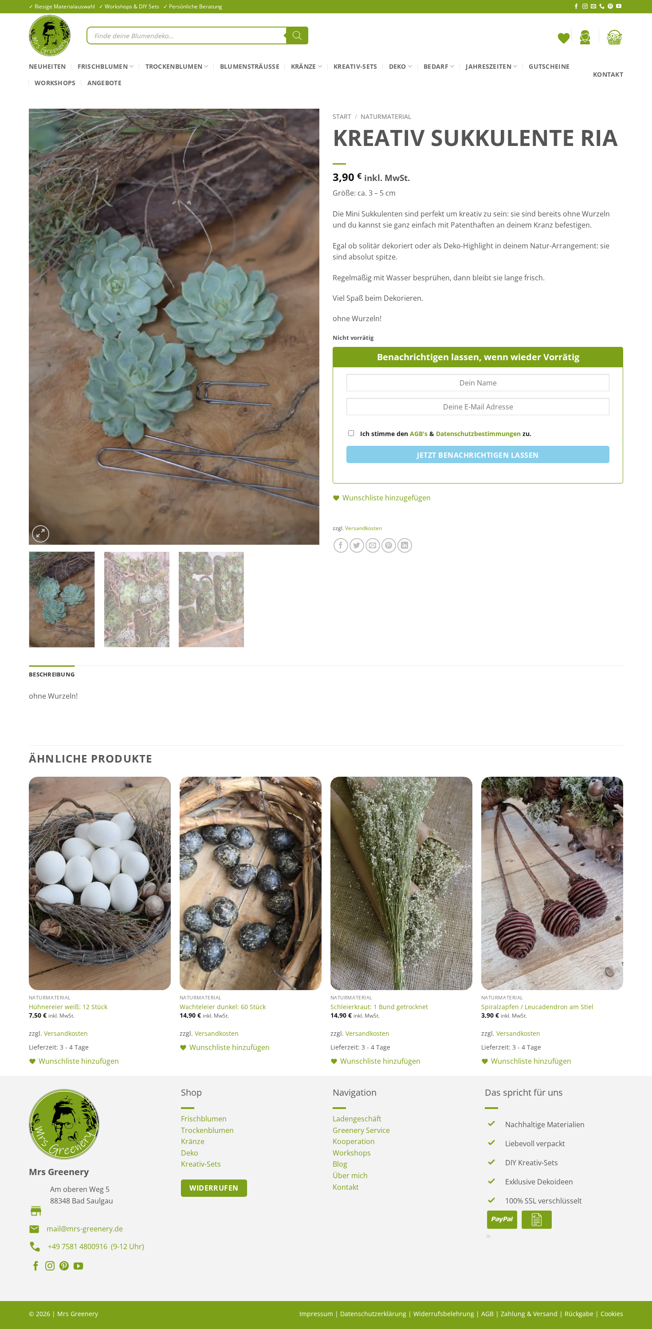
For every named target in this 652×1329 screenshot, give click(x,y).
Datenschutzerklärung (373, 1313)
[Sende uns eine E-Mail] (593, 7)
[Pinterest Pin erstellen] (388, 545)
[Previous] (46, 326)
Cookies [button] (612, 1313)
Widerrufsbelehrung (443, 1313)
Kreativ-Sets (355, 66)
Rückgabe (579, 1313)
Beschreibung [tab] (52, 674)
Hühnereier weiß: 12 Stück (68, 1007)
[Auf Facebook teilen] (341, 545)
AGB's (419, 433)
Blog (340, 1164)
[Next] (302, 326)
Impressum (316, 1313)
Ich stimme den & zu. (444, 433)
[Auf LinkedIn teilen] (404, 545)
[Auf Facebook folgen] (576, 7)
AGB (487, 1313)
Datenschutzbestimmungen (478, 433)
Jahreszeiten (488, 66)
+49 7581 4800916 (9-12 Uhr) (96, 1246)
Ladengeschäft (357, 1119)
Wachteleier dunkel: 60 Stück (223, 1007)
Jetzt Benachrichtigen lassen (477, 455)
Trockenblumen (174, 66)
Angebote (104, 83)
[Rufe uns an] (602, 7)
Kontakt (608, 74)
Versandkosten (363, 528)
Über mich (350, 1175)
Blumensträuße (249, 66)
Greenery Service (361, 1130)
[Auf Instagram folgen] (585, 7)
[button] (585, 37)
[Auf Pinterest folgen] (610, 7)
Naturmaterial (386, 116)
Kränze (303, 66)
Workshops (55, 83)
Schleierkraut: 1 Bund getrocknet (379, 1007)
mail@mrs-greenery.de (85, 1229)
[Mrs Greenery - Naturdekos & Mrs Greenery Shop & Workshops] (51, 35)
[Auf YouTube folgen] (618, 7)
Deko (397, 66)
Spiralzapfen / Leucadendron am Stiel (537, 1007)
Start (342, 116)
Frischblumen (103, 66)
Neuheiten (47, 66)
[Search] (297, 35)
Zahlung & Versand (529, 1313)
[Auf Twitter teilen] (357, 545)
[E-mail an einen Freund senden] (372, 545)
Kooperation (354, 1141)
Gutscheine (549, 66)
